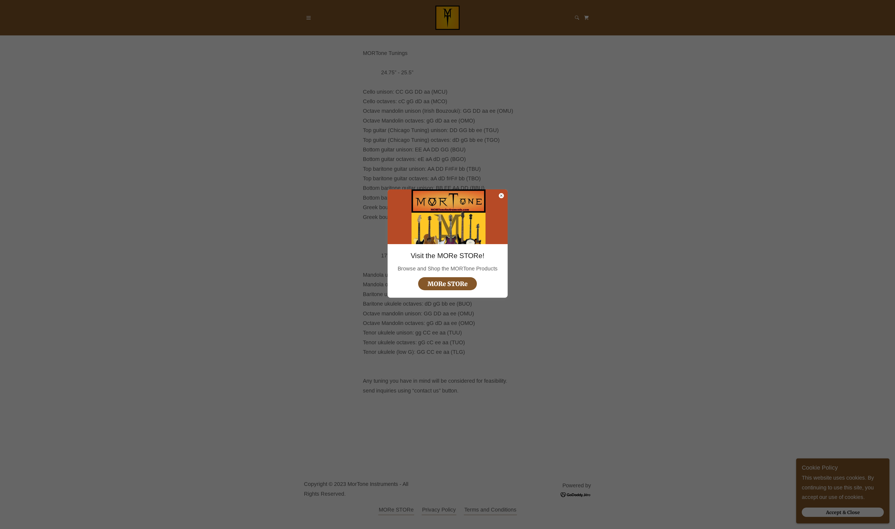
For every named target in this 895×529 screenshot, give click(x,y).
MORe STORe (447, 284)
